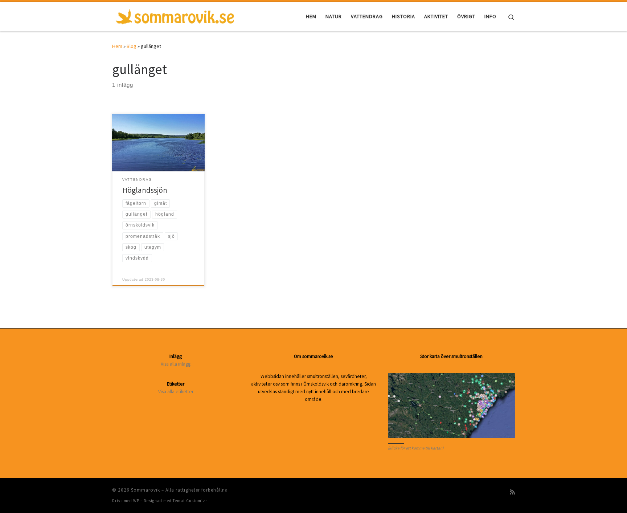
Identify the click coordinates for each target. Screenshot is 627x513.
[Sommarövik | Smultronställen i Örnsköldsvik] (175, 15)
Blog (131, 46)
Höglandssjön (144, 190)
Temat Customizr (190, 500)
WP (136, 500)
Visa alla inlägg (175, 364)
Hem (117, 46)
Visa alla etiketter (175, 391)
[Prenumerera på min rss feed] (512, 492)
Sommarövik (145, 490)
